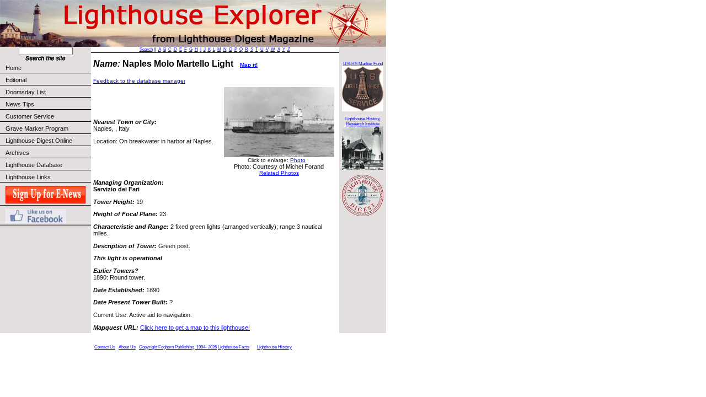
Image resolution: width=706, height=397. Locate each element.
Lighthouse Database (34, 165)
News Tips (20, 104)
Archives (17, 152)
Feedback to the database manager (139, 81)
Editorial (16, 80)
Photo (298, 160)
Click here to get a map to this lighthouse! (195, 327)
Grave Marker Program (37, 128)
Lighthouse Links (28, 177)
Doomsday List (26, 92)
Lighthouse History (274, 347)
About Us (127, 347)
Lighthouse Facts (233, 347)
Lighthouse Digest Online (39, 140)
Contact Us (104, 347)
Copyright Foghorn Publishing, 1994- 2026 (178, 347)
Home (14, 68)
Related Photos (279, 173)
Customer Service (30, 116)
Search (146, 49)
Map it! (249, 65)
